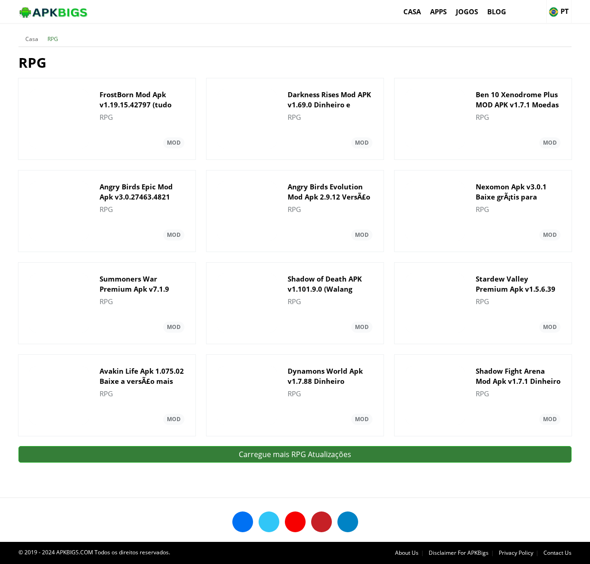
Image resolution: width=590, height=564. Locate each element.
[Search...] (538, 7)
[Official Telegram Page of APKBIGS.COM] (347, 521)
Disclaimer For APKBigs (459, 553)
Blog (496, 11)
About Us (407, 553)
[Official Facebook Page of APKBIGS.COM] (242, 521)
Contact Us (557, 553)
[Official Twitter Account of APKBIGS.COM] (269, 521)
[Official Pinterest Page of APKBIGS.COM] (321, 521)
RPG (52, 39)
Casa (412, 11)
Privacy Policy (516, 553)
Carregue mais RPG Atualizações (295, 454)
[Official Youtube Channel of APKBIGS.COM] (295, 521)
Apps (438, 11)
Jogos (467, 11)
